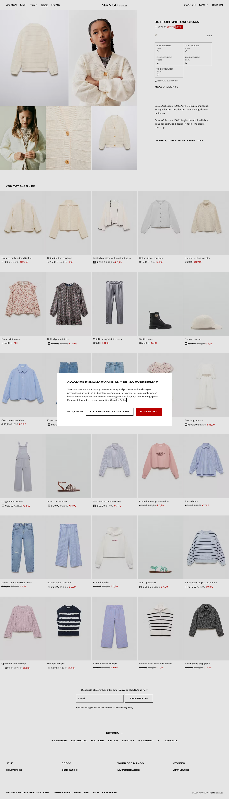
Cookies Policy (118, 400)
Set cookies (75, 411)
